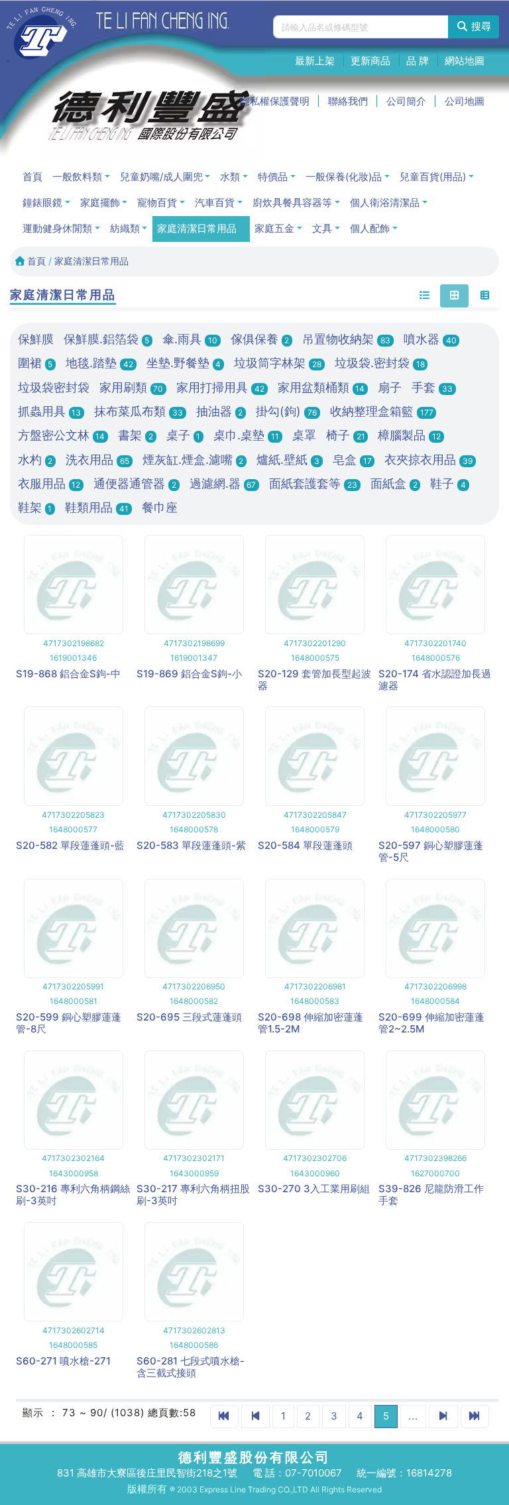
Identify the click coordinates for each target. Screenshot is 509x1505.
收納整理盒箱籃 (381, 411)
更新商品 (370, 60)
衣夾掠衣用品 (428, 460)
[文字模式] (424, 296)
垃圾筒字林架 (277, 363)
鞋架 (35, 507)
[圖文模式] (485, 296)
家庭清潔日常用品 (197, 228)
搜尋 (480, 26)
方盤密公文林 (61, 435)
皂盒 (352, 460)
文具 (322, 228)
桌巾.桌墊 (246, 435)
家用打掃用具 (220, 387)
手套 (432, 387)
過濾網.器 (223, 483)
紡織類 (125, 228)
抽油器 (219, 411)
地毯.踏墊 (99, 363)
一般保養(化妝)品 (344, 176)
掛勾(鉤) (286, 411)
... (413, 1416)
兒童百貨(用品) (433, 176)
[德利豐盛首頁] (41, 33)
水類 (230, 176)
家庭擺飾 (100, 202)
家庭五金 (274, 228)
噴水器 (430, 339)
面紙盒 (394, 483)
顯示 (33, 1412)
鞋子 (448, 483)
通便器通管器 (134, 483)
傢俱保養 (260, 339)
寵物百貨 (157, 202)
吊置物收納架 (346, 339)
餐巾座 (160, 507)
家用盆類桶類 (321, 387)
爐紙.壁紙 (287, 460)
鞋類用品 (97, 507)
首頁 (32, 176)
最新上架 (315, 60)
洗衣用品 (97, 460)
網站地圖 (464, 60)
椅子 (345, 435)
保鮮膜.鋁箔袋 (107, 339)
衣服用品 (49, 483)
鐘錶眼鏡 (42, 202)
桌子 (183, 435)
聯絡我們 (348, 101)
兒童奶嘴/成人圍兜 (161, 176)
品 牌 (417, 60)
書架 (135, 435)
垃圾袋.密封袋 (380, 363)
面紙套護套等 (313, 483)
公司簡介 (406, 101)
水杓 (35, 460)
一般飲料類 (77, 176)
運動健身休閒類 (57, 228)
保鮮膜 (36, 339)
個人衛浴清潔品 (385, 202)
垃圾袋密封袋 (53, 387)
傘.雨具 (189, 339)
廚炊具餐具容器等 (292, 202)
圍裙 (35, 363)
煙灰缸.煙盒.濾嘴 (193, 460)
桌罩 (304, 435)
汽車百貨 (215, 202)
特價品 (273, 176)
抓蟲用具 (50, 411)
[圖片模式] (454, 296)
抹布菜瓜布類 (138, 411)
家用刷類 (131, 387)
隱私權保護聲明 (275, 101)
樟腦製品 (409, 435)
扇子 (390, 387)
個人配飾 (370, 228)
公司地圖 (464, 101)
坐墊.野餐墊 (183, 363)
